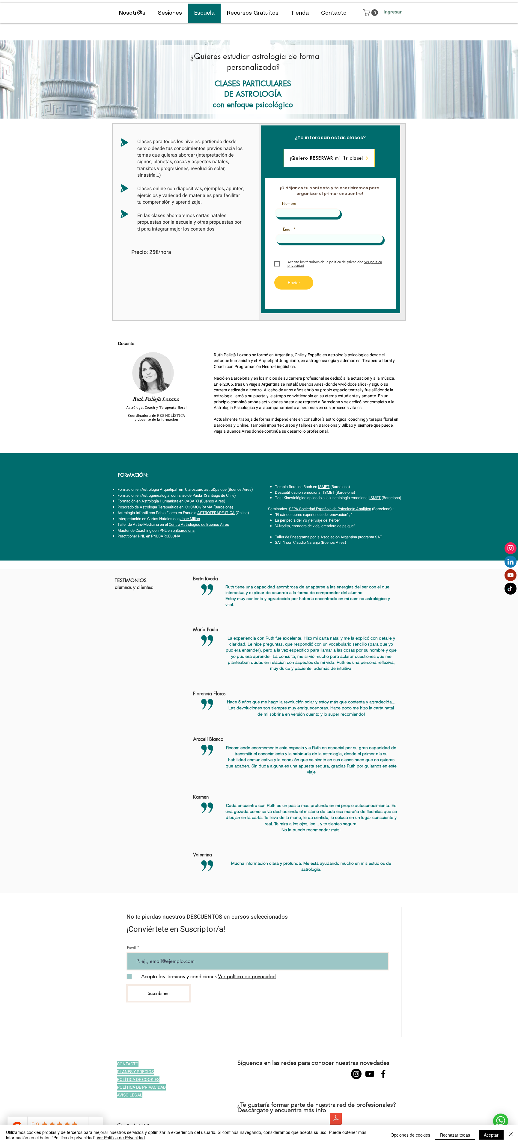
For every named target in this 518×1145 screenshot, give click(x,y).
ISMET (323, 487)
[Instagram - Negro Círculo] (356, 1074)
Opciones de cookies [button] (410, 1135)
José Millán (190, 519)
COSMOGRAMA (199, 507)
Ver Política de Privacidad (121, 1138)
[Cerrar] (510, 1134)
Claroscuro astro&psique (206, 489)
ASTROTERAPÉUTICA (216, 513)
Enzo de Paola (190, 495)
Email (287, 229)
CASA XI (191, 501)
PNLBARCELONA (165, 536)
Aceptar (491, 1135)
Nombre (289, 203)
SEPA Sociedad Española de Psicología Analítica (330, 509)
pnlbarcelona (184, 530)
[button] (371, 12)
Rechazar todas (455, 1135)
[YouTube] (370, 1074)
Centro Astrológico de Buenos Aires (199, 524)
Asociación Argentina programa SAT (351, 537)
